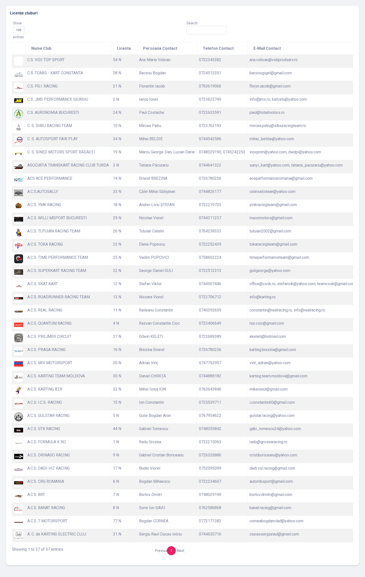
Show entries (18, 30)
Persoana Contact (160, 48)
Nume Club (41, 48)
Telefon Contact (218, 48)
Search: (192, 23)
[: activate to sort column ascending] (18, 48)
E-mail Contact (267, 48)
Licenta (124, 48)
